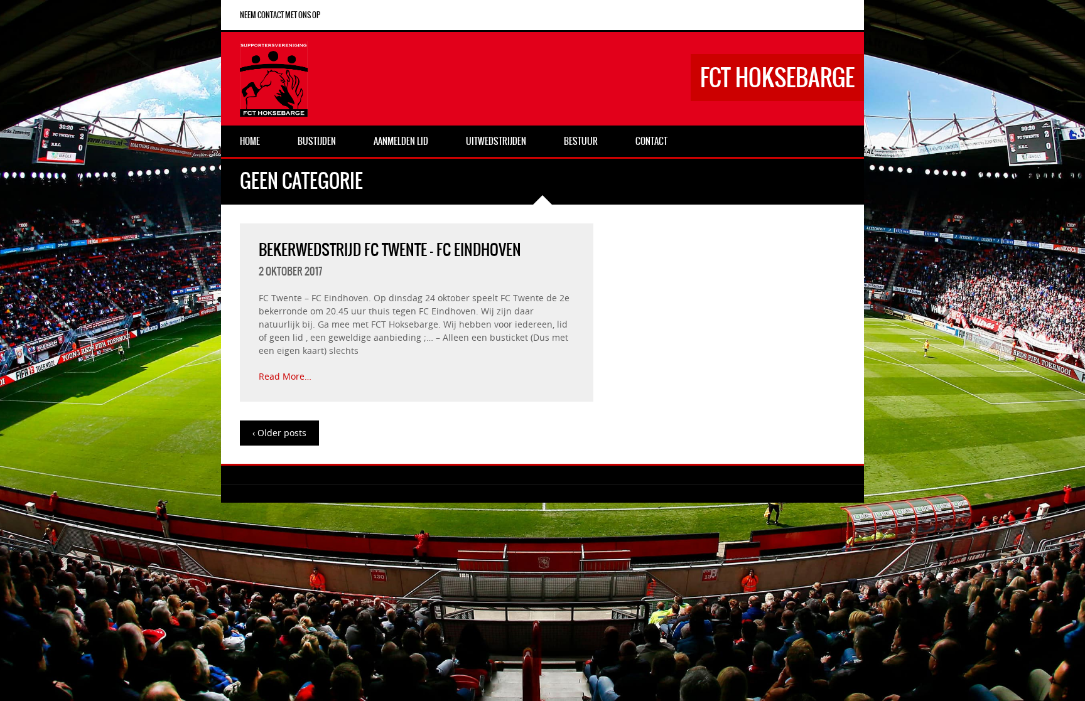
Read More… (285, 376)
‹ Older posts (279, 433)
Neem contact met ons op (280, 15)
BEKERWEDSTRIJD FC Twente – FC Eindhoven (390, 249)
